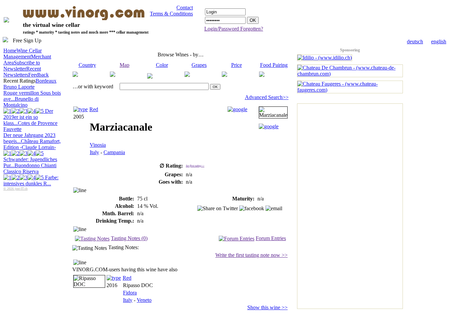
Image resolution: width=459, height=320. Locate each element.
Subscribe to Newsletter (21, 66)
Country (87, 65)
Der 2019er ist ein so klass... (28, 117)
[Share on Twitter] (217, 208)
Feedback (38, 75)
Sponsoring (350, 50)
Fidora (130, 292)
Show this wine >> (267, 307)
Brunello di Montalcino (28, 111)
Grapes (199, 65)
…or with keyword (93, 86)
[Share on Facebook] (251, 208)
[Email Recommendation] (273, 208)
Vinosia (98, 145)
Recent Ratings (19, 81)
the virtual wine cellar (51, 24)
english (438, 41)
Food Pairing (274, 65)
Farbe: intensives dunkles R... (30, 180)
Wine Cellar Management (22, 53)
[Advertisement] (324, 204)
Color (162, 65)
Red (93, 109)
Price (236, 65)
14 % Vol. (147, 206)
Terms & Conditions (171, 13)
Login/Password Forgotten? (233, 29)
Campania (114, 152)
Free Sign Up (27, 40)
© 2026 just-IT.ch (15, 188)
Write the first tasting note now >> (251, 255)
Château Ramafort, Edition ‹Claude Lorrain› (32, 153)
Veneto (144, 300)
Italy (94, 152)
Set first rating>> (195, 165)
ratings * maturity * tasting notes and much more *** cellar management (86, 32)
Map (124, 65)
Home (9, 50)
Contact (184, 7)
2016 (112, 285)
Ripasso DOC (138, 285)
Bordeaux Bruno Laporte (32, 90)
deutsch (415, 41)
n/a (140, 213)
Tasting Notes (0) (129, 238)
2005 (78, 117)
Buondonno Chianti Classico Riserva (30, 174)
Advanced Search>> (267, 97)
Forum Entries (271, 238)
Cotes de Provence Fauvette (30, 132)
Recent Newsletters (22, 72)
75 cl (142, 198)
